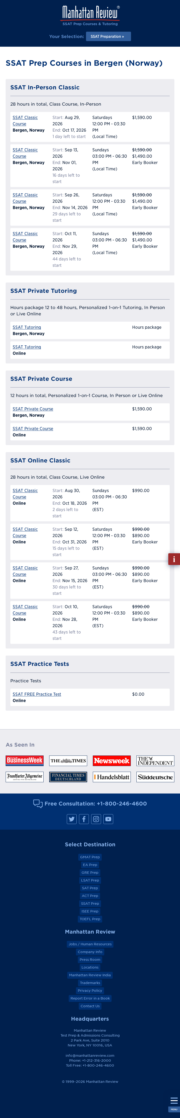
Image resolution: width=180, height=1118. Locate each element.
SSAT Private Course (33, 408)
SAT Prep (90, 888)
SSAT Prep (90, 903)
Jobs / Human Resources (90, 944)
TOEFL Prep (90, 919)
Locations (90, 967)
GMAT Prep (90, 857)
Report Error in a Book (90, 998)
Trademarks (90, 983)
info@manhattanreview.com (90, 1055)
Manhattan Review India (90, 975)
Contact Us (90, 1006)
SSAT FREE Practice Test (37, 694)
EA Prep (90, 865)
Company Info (90, 952)
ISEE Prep (90, 911)
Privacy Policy (90, 990)
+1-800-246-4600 (122, 803)
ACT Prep (90, 896)
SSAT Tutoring (27, 327)
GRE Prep (90, 872)
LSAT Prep (90, 880)
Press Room (90, 960)
